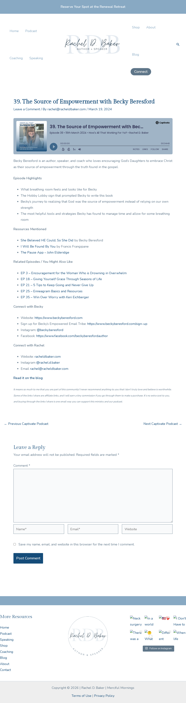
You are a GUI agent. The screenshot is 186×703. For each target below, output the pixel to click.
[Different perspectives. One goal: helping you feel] (165, 636)
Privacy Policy (104, 696)
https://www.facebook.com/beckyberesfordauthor (72, 336)
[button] (141, 71)
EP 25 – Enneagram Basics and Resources (51, 291)
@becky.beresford (50, 330)
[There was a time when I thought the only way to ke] (136, 636)
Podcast (31, 31)
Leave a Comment (26, 109)
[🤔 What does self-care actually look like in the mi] (151, 636)
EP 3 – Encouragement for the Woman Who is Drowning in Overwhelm (74, 273)
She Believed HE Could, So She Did (47, 240)
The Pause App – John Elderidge (45, 252)
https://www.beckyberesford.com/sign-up (117, 324)
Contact (5, 670)
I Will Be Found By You (38, 246)
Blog (135, 54)
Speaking (36, 58)
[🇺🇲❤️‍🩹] (165, 622)
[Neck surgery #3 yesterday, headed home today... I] (136, 622)
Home (14, 31)
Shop (136, 27)
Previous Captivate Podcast (26, 423)
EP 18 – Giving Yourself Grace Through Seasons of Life (61, 279)
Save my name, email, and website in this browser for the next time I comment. (76, 544)
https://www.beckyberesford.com (58, 318)
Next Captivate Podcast (162, 423)
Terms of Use (81, 696)
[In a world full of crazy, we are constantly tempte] (151, 622)
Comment (21, 465)
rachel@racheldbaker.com (49, 369)
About (150, 27)
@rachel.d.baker (48, 362)
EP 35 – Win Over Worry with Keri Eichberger (55, 297)
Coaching (16, 58)
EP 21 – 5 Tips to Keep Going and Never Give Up (57, 285)
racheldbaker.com (48, 356)
